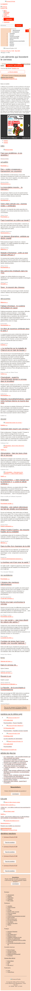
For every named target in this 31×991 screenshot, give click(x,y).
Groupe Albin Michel (9, 958)
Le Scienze (10, 955)
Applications (10, 897)
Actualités (9, 906)
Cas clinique (10, 922)
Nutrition (6, 140)
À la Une (4, 799)
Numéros (9, 896)
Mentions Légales (11, 936)
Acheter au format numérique (10, 64)
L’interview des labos (12, 923)
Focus (8, 909)
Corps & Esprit (11, 917)
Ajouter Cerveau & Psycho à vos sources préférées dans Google (13, 76)
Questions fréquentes (12, 931)
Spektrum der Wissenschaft (13, 954)
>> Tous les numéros (13, 72)
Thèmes (9, 924)
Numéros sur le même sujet (11, 714)
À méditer (9, 914)
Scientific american (11, 952)
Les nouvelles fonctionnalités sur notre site (16, 943)
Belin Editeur (10, 961)
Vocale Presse (10, 972)
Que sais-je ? (10, 965)
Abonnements (10, 895)
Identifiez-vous (15, 68)
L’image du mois (11, 907)
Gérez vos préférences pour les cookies (16, 940)
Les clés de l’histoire (12, 920)
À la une (9, 910)
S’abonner (9, 19)
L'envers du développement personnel (16, 916)
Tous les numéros (10, 842)
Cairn (8, 970)
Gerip (8, 962)
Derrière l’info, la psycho (13, 911)
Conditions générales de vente (14, 937)
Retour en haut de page (6, 828)
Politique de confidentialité (13, 938)
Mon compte (10, 900)
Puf (8, 964)
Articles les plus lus (8, 753)
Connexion (6, 22)
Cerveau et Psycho (11, 951)
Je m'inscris (15, 794)
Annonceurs (10, 941)
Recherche (6, 16)
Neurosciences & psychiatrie (17, 41)
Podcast (12, 45)
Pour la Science (11, 950)
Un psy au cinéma (11, 913)
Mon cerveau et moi (12, 919)
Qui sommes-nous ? (12, 934)
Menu (5, 10)
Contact (9, 933)
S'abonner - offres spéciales (14, 65)
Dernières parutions (8, 833)
